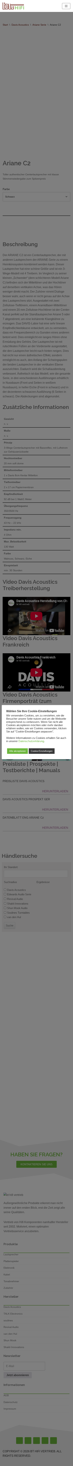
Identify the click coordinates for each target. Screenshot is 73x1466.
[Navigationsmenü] (66, 6)
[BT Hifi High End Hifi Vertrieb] (13, 5)
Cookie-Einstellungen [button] (41, 751)
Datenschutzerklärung (31, 741)
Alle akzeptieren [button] (17, 751)
